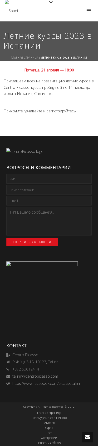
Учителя (49, 423)
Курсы (49, 428)
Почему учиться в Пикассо (49, 418)
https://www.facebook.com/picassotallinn (46, 383)
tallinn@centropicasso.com (35, 376)
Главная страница (24, 57)
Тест (49, 433)
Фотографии (49, 438)
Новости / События (49, 443)
